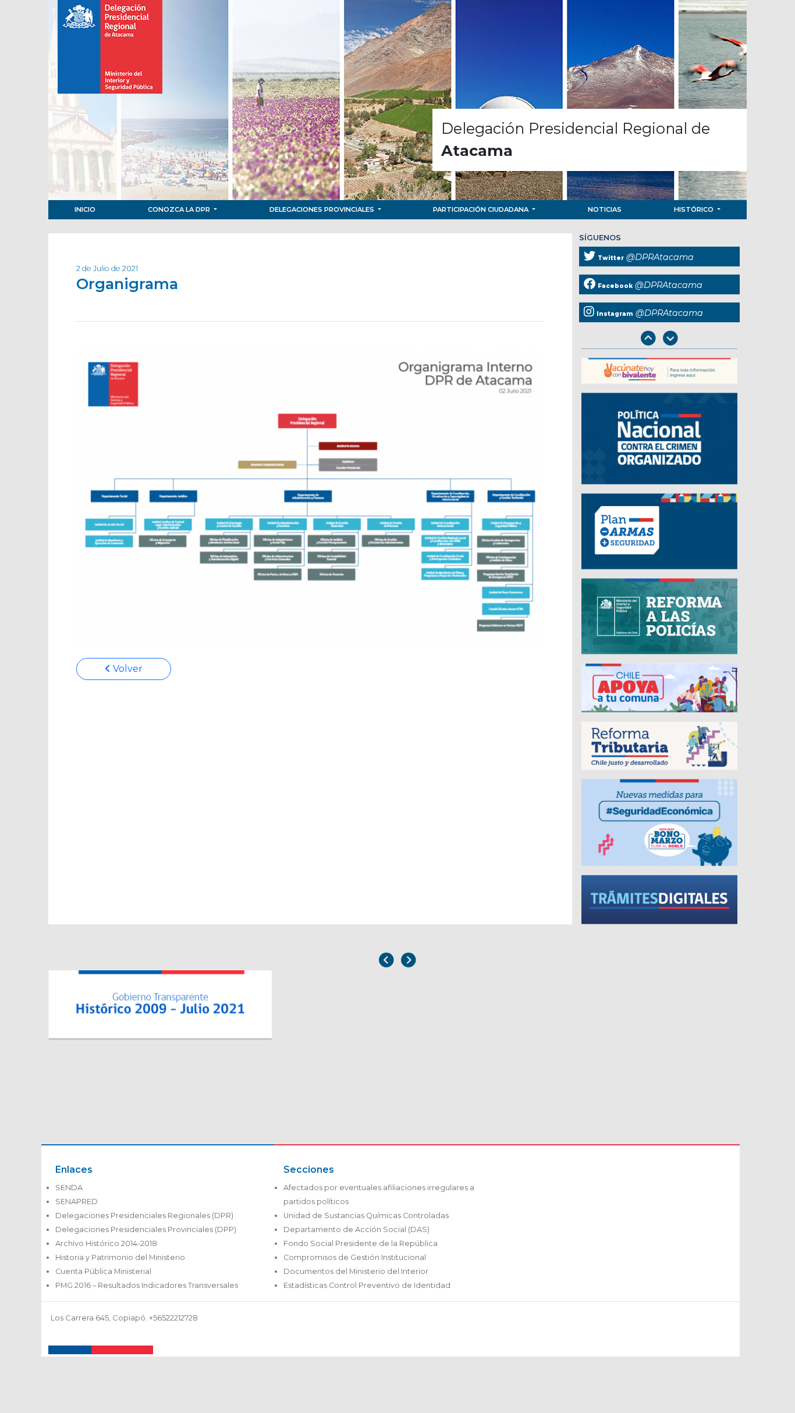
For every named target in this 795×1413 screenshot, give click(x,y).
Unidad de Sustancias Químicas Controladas (366, 1215)
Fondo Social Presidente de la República (360, 1243)
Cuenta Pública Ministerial (103, 1271)
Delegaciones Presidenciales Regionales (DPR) (144, 1215)
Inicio (84, 209)
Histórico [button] (694, 209)
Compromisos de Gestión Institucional (354, 1257)
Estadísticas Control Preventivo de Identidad (366, 1285)
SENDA (69, 1187)
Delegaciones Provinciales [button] (322, 209)
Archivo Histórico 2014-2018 (106, 1243)
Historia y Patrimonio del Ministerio (120, 1257)
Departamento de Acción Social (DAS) (356, 1229)
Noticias (605, 209)
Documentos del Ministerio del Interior (355, 1271)
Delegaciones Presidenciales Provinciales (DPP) (145, 1229)
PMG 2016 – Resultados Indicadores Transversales (146, 1285)
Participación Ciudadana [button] (481, 209)
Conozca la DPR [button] (180, 209)
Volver (127, 668)
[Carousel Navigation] (659, 339)
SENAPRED (76, 1201)
